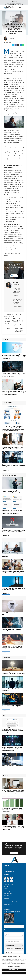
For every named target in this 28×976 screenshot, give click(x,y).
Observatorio (6, 898)
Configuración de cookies (14, 966)
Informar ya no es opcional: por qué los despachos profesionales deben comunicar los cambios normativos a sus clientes (13, 512)
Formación (6, 888)
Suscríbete (14, 853)
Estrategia (15, 16)
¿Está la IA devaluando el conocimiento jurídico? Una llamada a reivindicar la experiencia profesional (12, 749)
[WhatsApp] (23, 45)
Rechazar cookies (13, 969)
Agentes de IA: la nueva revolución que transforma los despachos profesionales (12, 706)
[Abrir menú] (23, 8)
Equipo (5, 869)
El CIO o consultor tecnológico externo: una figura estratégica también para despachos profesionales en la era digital (13, 791)
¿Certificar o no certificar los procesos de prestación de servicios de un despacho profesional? (12, 647)
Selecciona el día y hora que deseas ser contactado (14, 949)
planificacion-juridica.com (9, 905)
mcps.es (5, 907)
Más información (22, 963)
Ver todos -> (6, 398)
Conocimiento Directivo (8, 893)
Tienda (21, 4)
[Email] (18, 45)
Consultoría (6, 886)
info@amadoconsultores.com (14, 3)
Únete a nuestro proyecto (9, 871)
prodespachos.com (7, 909)
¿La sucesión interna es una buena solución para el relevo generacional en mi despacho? (13, 572)
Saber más (14, 275)
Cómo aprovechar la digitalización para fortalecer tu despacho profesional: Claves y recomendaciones (13, 810)
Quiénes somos (6, 867)
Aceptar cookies (13, 973)
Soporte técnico (15, 4)
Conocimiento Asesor (8, 891)
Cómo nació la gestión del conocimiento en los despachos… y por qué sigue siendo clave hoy (13, 672)
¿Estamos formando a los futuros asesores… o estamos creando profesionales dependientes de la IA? (13, 465)
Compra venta (6, 889)
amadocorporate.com (8, 904)
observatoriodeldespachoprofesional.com (12, 911)
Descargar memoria (14, 926)
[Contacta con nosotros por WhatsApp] (11, 880)
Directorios (6, 896)
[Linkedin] (21, 45)
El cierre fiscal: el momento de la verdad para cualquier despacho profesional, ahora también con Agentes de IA (13, 375)
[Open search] (16, 7)
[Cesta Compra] (19, 7)
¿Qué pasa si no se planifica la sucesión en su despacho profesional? (13, 588)
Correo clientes (8, 4)
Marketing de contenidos (8, 895)
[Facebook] (15, 45)
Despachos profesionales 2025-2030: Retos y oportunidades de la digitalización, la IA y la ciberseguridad (13, 828)
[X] (13, 45)
